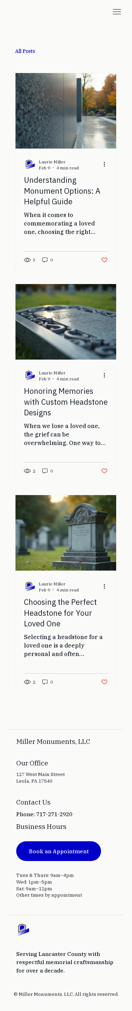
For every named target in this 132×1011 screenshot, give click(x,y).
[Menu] (117, 12)
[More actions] (106, 164)
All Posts (25, 51)
